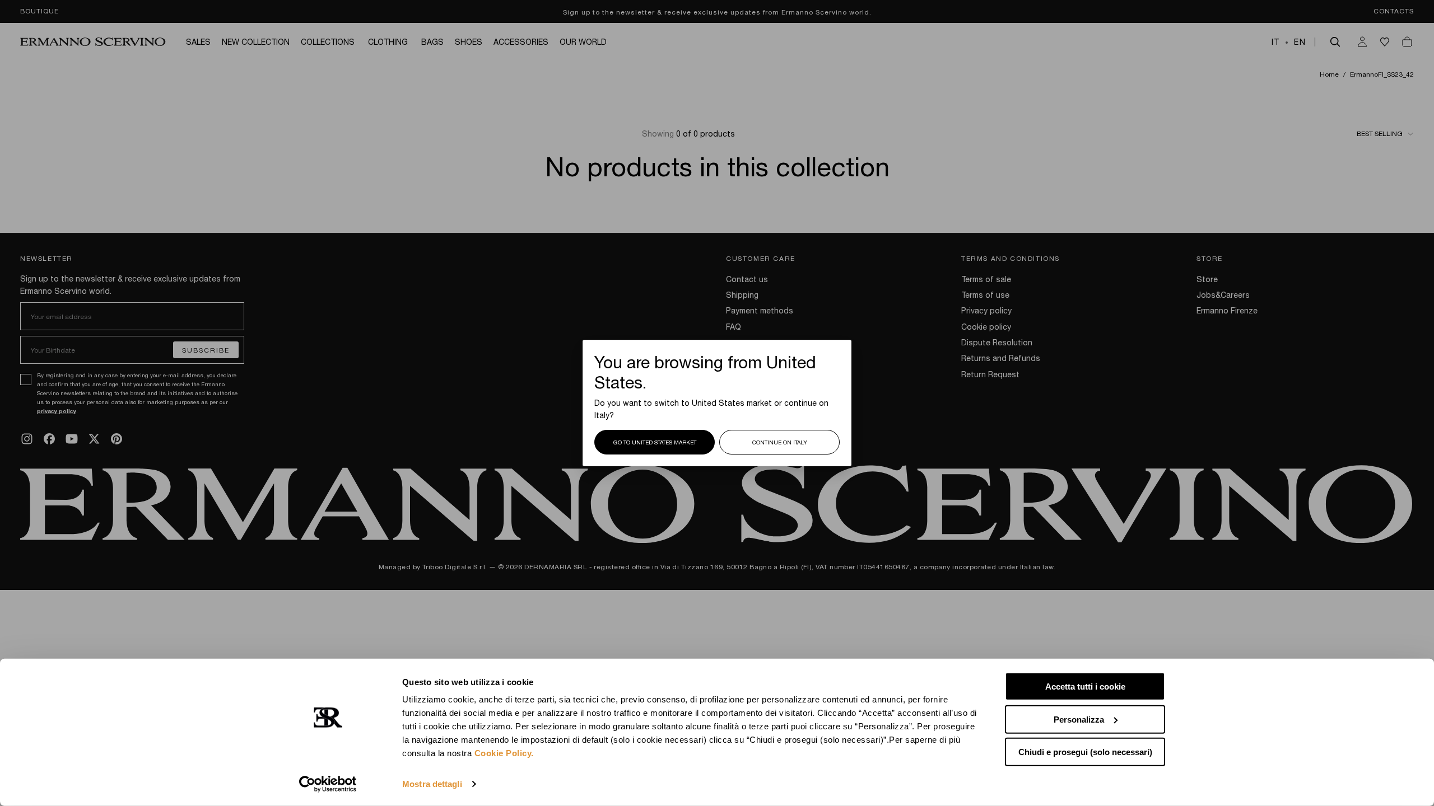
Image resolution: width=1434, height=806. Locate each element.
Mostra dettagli (432, 784)
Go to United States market (654, 442)
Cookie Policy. (504, 753)
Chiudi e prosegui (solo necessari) (1085, 752)
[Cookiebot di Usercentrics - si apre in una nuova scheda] (328, 784)
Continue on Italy (779, 442)
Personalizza (1079, 719)
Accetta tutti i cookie (1085, 686)
